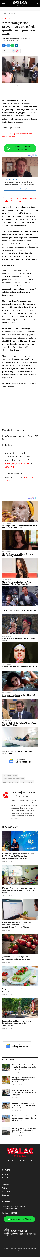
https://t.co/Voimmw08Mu (17, 463)
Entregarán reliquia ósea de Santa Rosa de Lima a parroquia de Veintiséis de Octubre (24, 1080)
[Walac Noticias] (20, 3)
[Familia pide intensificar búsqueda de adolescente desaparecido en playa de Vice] (6, 1118)
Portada (5, 1174)
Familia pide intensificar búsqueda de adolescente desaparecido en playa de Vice (24, 1118)
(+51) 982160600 (15, 1213)
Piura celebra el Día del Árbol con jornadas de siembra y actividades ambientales (16, 1023)
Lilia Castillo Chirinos (10, 782)
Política (4, 1188)
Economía (5, 1185)
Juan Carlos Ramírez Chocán (13, 779)
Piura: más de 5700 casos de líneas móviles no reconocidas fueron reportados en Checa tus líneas (16, 924)
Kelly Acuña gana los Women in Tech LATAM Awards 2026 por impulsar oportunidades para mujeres (18, 856)
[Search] (37, 3)
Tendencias (6, 1191)
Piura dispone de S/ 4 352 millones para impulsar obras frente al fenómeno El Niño (24, 1131)
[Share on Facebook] (4, 45)
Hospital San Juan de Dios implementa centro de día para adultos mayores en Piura (18, 890)
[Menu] (3, 3)
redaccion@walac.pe (18, 1206)
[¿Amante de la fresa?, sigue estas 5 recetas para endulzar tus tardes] (20, 944)
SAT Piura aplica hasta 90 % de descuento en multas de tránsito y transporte (24, 1092)
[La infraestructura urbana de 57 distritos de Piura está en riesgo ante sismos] (6, 1105)
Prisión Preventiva (27, 782)
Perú (3, 1181)
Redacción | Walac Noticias (10, 38)
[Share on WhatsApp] (12, 45)
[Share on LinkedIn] (16, 45)
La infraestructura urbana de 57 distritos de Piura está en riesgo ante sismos (23, 1105)
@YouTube (10, 467)
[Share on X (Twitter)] (8, 45)
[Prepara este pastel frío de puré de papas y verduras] (20, 976)
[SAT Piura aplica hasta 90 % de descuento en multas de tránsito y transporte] (6, 1092)
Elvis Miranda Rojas (10, 775)
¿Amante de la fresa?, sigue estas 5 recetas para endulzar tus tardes (17, 958)
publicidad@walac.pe (9, 1208)
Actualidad (6, 18)
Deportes (5, 1195)
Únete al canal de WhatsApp (22, 148)
